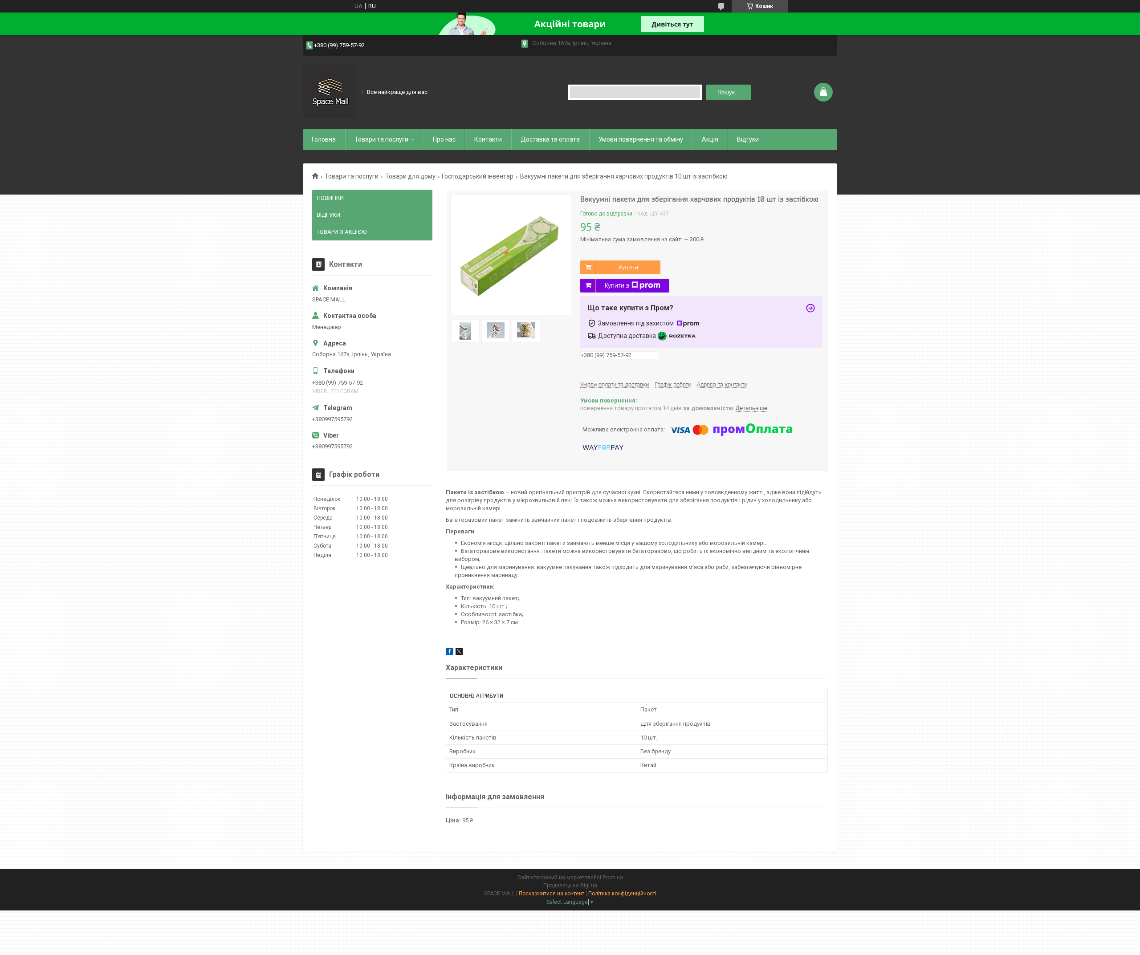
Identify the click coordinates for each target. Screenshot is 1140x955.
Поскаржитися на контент (551, 893)
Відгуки (748, 139)
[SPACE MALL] (329, 91)
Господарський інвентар (477, 176)
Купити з (617, 285)
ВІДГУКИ (328, 214)
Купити (628, 267)
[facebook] (449, 653)
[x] (459, 653)
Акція (710, 139)
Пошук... (728, 92)
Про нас (444, 139)
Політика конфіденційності (622, 893)
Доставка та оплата (550, 139)
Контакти (488, 139)
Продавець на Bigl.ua (570, 885)
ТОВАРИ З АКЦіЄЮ (341, 231)
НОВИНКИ (330, 198)
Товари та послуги (381, 139)
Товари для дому (410, 176)
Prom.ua (613, 877)
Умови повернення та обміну (640, 139)
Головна (324, 139)
